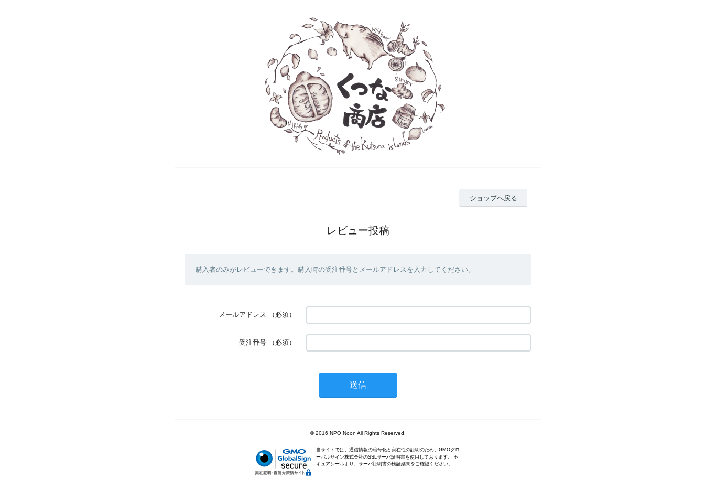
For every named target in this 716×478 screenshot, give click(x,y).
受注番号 (252, 342)
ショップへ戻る (493, 198)
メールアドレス (242, 314)
